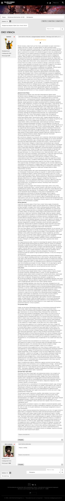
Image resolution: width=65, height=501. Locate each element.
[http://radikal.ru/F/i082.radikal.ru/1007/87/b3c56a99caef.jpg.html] (40, 43)
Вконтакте (33, 485)
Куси (18, 25)
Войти (48, 3)
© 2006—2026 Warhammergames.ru (14, 498)
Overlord (8, 36)
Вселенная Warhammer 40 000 (16, 17)
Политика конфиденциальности (53, 498)
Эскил (21, 25)
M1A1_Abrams (8, 444)
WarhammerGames (9, 3)
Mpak (14, 25)
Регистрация (50, 3)
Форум (4, 17)
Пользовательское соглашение (34, 498)
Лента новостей (35, 485)
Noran (25, 25)
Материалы (30, 17)
